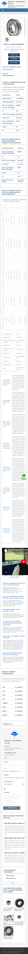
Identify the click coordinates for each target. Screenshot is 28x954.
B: (3, 130)
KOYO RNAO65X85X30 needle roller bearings (6, 446)
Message (6, 792)
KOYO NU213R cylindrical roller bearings (6, 490)
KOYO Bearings (14, 13)
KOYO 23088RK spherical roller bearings (6, 424)
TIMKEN (4, 703)
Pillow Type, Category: (9, 114)
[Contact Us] (24, 477)
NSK (3, 687)
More (13, 883)
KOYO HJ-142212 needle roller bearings (6, 469)
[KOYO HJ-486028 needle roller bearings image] (14, 28)
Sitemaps (21, 949)
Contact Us (10, 949)
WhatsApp (14, 59)
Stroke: (4, 127)
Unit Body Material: (8, 102)
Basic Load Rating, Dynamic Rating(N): (8, 106)
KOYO (4, 707)
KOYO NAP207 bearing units (6, 402)
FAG (3, 699)
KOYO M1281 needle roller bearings (6, 530)
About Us (4, 949)
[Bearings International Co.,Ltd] (4, 3)
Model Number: (7, 98)
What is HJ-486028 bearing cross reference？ (14, 50)
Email (6, 762)
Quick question (8, 781)
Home (2, 13)
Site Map (16, 949)
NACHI (4, 711)
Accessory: (5, 118)
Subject (6, 775)
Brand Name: (6, 95)
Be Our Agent (14, 63)
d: (3, 111)
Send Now (11, 808)
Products (7, 13)
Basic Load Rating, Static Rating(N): (8, 122)
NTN (3, 695)
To (5, 768)
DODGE (4, 715)
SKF (3, 691)
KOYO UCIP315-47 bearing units (6, 508)
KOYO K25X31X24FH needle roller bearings (6, 382)
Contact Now (14, 55)
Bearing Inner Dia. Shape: (7, 180)
